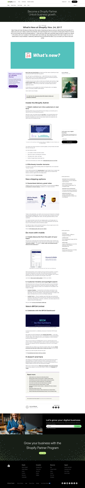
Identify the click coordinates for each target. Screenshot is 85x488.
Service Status (67, 473)
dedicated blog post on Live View (50, 160)
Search (75, 5)
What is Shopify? (25, 467)
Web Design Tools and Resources (68, 179)
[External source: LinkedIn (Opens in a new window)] (58, 407)
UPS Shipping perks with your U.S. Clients (37, 228)
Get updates (69, 141)
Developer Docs (39, 467)
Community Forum (67, 469)
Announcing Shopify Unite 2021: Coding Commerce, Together (39, 384)
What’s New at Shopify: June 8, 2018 (35, 388)
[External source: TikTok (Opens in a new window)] (72, 483)
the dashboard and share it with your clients (37, 352)
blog (39, 25)
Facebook (53, 367)
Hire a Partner (66, 471)
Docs (19, 1)
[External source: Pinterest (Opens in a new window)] (76, 483)
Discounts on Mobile (30, 243)
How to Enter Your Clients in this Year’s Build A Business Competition (40, 382)
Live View (44, 114)
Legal (26, 483)
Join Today (42, 17)
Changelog (52, 477)
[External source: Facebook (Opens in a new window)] (53, 407)
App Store (38, 471)
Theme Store (38, 469)
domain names (41, 170)
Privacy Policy (31, 483)
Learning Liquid (65, 237)
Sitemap (37, 483)
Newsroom (24, 475)
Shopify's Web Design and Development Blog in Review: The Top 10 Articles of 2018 (42, 391)
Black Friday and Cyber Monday (32, 72)
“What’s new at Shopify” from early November (48, 365)
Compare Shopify (53, 469)
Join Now (74, 1)
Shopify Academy (30, 1)
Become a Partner (13, 86)
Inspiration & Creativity (66, 193)
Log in (69, 1)
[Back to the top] (9, 466)
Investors (23, 473)
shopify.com (64, 1)
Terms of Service (20, 483)
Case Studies (20, 5)
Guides (51, 471)
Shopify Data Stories (47, 334)
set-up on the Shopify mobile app (39, 302)
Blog (8, 5)
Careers (23, 471)
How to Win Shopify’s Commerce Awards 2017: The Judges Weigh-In (40, 381)
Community (24, 1)
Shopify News (13, 5)
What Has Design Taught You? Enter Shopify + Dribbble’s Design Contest (41, 378)
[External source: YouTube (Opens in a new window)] (67, 483)
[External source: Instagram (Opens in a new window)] (69, 483)
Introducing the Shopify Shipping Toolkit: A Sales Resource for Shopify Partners (42, 389)
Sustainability (24, 477)
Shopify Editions (25, 469)
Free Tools (52, 475)
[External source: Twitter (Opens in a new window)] (56, 407)
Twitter (27, 368)
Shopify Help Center (68, 467)
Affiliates (37, 475)
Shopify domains (39, 175)
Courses (51, 473)
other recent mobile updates (36, 277)
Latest (25, 5)
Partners (37, 473)
